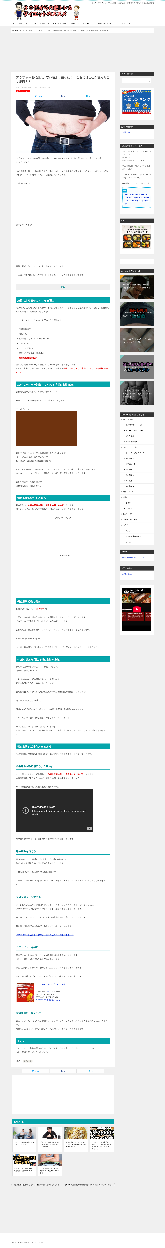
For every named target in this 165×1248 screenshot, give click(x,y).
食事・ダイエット (60, 23)
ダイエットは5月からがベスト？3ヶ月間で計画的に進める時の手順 (49, 1144)
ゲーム (128, 542)
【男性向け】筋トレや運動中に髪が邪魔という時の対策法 (137, 314)
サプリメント (131, 508)
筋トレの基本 (17, 23)
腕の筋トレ (130, 475)
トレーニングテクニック (135, 453)
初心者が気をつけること (135, 425)
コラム (122, 23)
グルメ (128, 531)
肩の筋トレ (130, 469)
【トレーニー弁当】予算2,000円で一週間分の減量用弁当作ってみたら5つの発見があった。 (101, 1145)
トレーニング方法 (38, 23)
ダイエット (27, 1061)
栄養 (73, 23)
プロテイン (130, 503)
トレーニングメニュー (134, 430)
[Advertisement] (82, 51)
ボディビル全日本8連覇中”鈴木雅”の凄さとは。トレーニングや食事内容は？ (137, 288)
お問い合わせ (127, 132)
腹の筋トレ (130, 486)
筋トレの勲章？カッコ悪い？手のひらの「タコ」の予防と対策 (137, 340)
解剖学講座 (130, 436)
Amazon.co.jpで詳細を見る (48, 1000)
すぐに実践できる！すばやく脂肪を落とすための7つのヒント (50, 1171)
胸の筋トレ (130, 458)
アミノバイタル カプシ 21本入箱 (50, 984)
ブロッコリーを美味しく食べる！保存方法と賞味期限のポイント (45, 935)
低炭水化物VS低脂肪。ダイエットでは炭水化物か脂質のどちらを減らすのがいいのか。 (38, 1185)
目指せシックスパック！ (106, 23)
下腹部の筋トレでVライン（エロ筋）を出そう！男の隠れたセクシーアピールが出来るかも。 (137, 394)
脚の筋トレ (130, 481)
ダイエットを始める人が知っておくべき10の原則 (24, 1143)
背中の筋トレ (131, 464)
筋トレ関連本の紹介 (133, 536)
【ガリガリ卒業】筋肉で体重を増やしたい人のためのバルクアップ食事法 (89, 1185)
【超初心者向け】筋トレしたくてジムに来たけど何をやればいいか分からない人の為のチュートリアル (137, 367)
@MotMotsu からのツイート (133, 557)
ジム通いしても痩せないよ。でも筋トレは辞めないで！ (24, 1170)
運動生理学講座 (132, 442)
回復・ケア (87, 23)
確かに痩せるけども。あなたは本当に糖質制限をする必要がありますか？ (76, 1144)
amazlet (48, 991)
